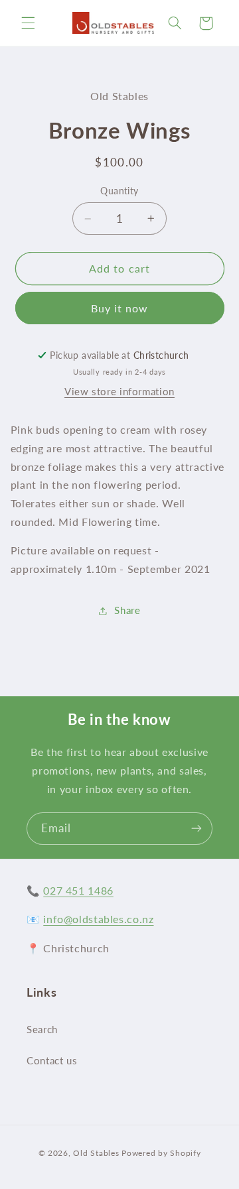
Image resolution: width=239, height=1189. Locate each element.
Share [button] (127, 610)
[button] (28, 23)
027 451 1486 (78, 890)
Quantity (119, 191)
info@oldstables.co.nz (98, 918)
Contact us (52, 1060)
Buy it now (120, 308)
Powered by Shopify (160, 1153)
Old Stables (96, 1153)
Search (42, 1029)
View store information (119, 391)
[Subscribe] (196, 828)
